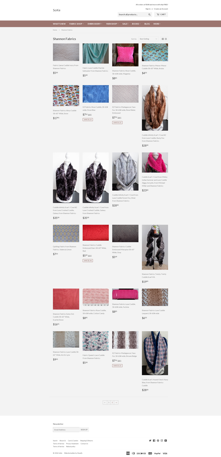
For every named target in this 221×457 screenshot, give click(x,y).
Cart (163, 14)
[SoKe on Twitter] (150, 441)
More (156, 24)
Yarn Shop (111, 24)
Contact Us (84, 444)
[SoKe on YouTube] (165, 441)
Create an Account (161, 9)
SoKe (56, 10)
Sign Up (84, 430)
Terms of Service (58, 444)
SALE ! (125, 24)
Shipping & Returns (86, 441)
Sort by (134, 39)
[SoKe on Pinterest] (158, 441)
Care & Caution (73, 441)
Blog (147, 24)
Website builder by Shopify (73, 453)
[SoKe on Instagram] (162, 441)
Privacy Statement (72, 444)
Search (55, 441)
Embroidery (94, 24)
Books (135, 24)
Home (55, 30)
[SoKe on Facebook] (154, 441)
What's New (59, 24)
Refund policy (70, 446)
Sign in (148, 9)
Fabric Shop (76, 24)
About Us (63, 441)
